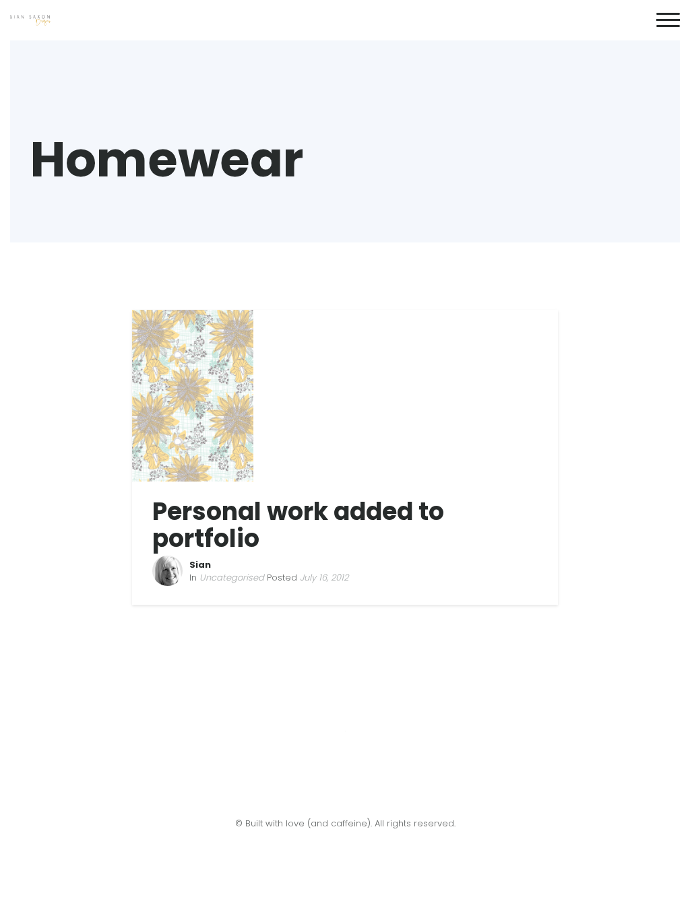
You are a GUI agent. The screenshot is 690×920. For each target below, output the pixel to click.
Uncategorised (231, 577)
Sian (200, 564)
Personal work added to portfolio (298, 525)
